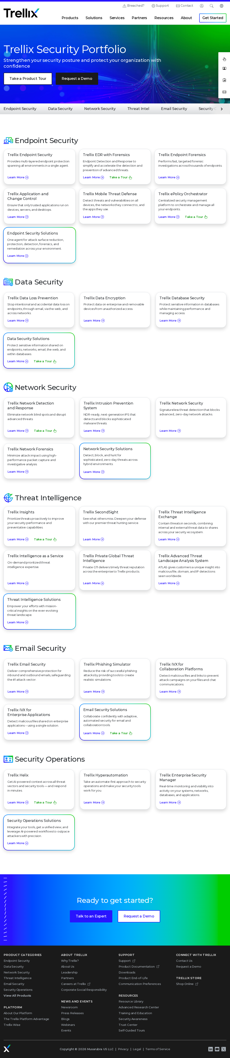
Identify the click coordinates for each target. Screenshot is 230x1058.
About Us (67, 966)
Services (117, 18)
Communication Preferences (140, 984)
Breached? (135, 6)
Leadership (69, 972)
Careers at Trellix (73, 984)
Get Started (212, 18)
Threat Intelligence (18, 978)
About (186, 18)
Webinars (68, 1025)
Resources (164, 18)
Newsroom (69, 1007)
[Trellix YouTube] (217, 1049)
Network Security (99, 109)
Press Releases (72, 1013)
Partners (139, 18)
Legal (137, 1049)
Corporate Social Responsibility (84, 989)
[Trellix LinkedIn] (210, 1049)
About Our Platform (18, 1013)
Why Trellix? (70, 960)
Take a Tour (118, 177)
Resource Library (131, 1001)
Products (70, 18)
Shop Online (185, 984)
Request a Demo (77, 78)
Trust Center (128, 1025)
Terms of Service (157, 1049)
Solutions (94, 18)
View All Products (17, 995)
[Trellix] (7, 1048)
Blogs (65, 1019)
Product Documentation (137, 966)
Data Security (60, 109)
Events (66, 1030)
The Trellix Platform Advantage (26, 1019)
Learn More (15, 177)
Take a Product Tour (27, 78)
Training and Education (135, 1013)
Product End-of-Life (133, 978)
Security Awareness (133, 1019)
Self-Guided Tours (132, 1030)
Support (162, 6)
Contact (187, 6)
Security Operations (18, 989)
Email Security (174, 109)
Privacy (123, 1049)
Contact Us (184, 960)
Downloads (127, 972)
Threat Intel (138, 109)
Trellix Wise (12, 1025)
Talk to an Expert (91, 916)
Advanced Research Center (139, 1007)
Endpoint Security (20, 109)
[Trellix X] (223, 1049)
